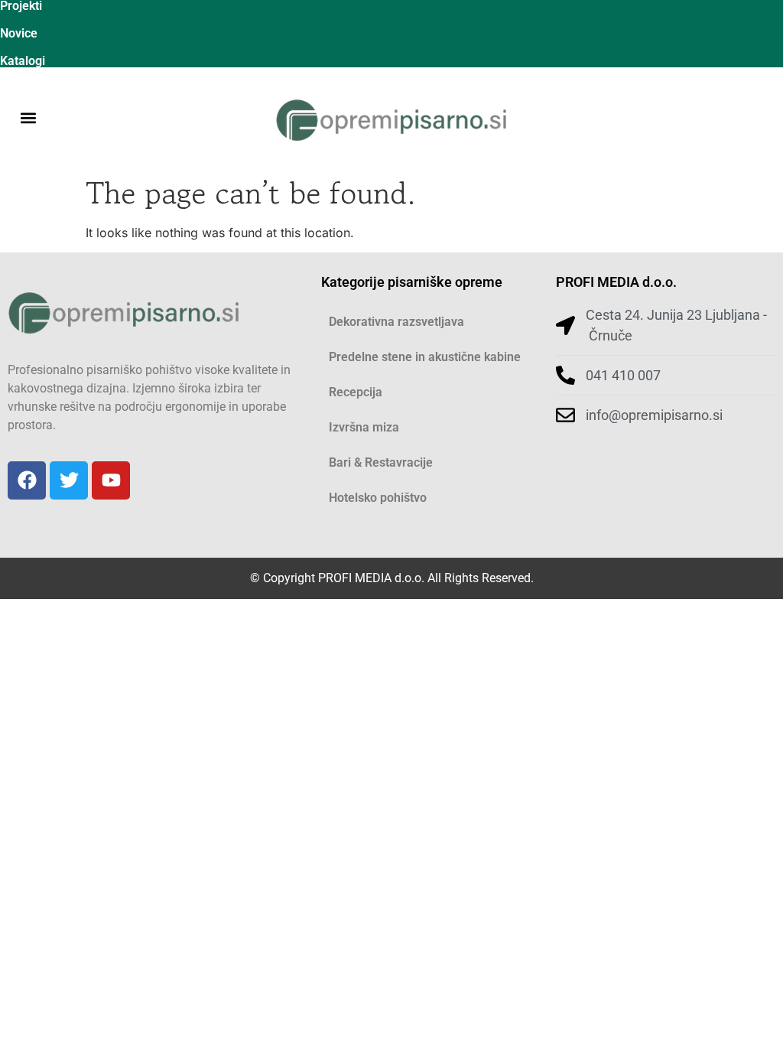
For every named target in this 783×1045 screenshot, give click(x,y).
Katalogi (22, 61)
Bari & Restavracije (381, 462)
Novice (18, 33)
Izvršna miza (364, 427)
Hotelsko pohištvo (378, 497)
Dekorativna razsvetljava (396, 321)
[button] (28, 118)
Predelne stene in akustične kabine (425, 357)
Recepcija (355, 392)
